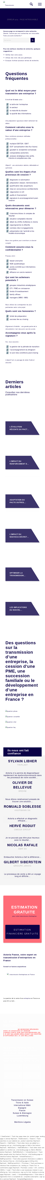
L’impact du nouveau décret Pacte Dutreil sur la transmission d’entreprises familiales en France (19, 535)
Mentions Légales (22, 1122)
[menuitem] (30, 4)
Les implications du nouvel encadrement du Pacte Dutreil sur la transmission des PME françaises (19, 608)
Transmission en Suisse (22, 1099)
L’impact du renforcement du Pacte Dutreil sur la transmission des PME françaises (19, 462)
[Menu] (39, 4)
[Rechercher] (30, 4)
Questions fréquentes (16, 76)
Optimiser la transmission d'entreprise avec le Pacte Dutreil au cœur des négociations (19, 574)
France (22, 1110)
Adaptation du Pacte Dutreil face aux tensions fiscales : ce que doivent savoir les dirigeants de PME (19, 501)
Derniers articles (14, 384)
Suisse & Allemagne (22, 1113)
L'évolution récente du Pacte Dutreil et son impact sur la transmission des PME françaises (19, 428)
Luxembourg (22, 1115)
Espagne (22, 1107)
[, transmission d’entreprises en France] (18, 4)
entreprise (27, 998)
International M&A (22, 1105)
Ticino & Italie (22, 1102)
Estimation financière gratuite (22, 932)
